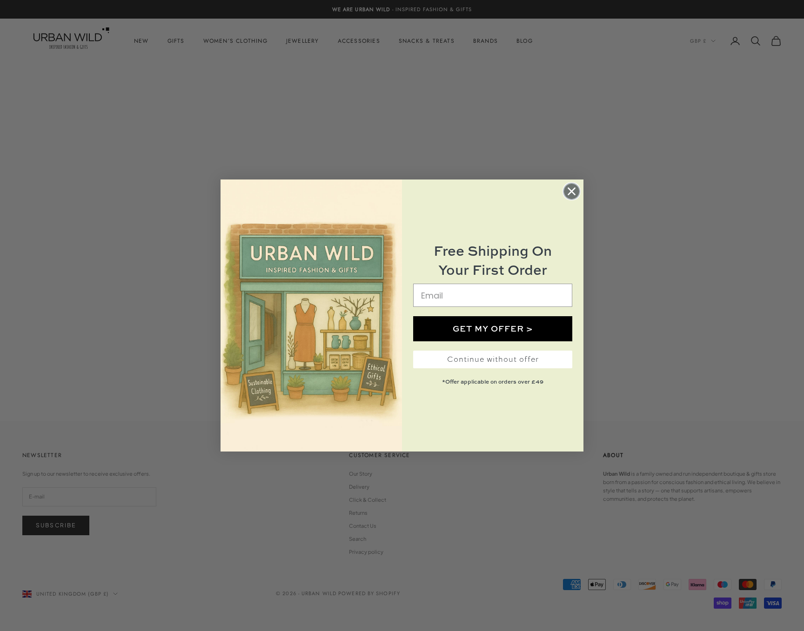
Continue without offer (493, 359)
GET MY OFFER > (493, 328)
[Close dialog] (571, 191)
